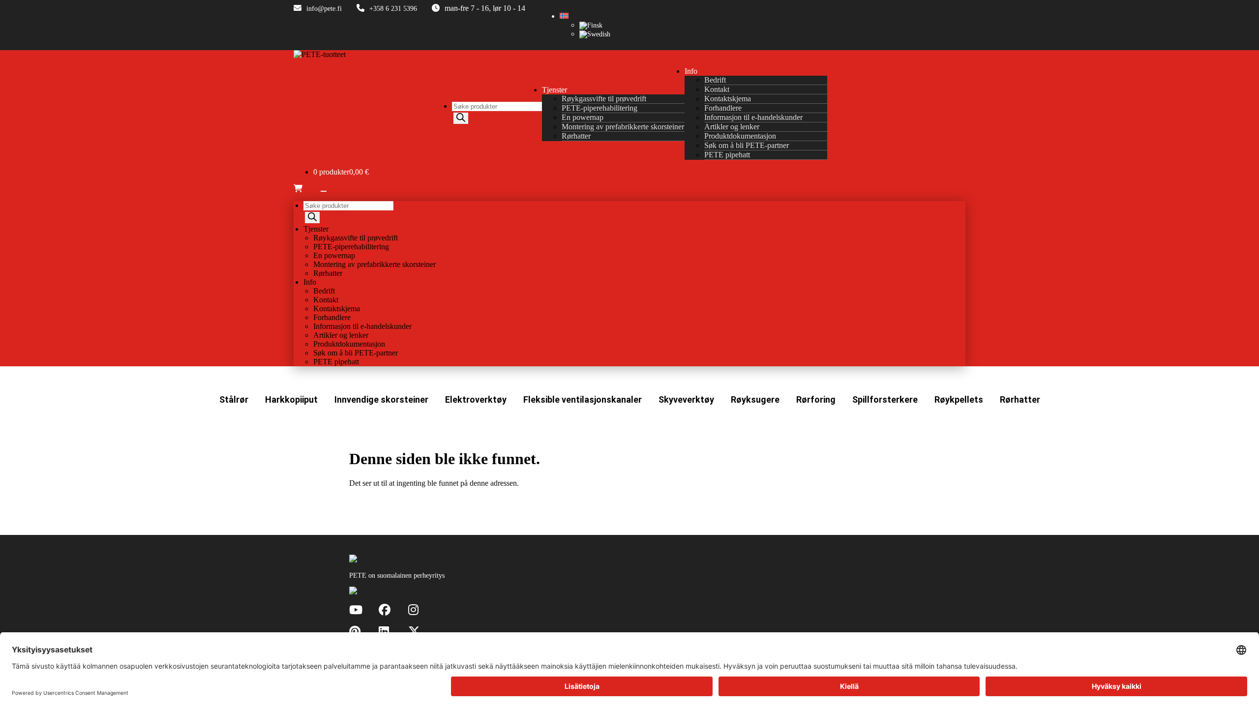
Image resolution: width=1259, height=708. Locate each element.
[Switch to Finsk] (590, 25)
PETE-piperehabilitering (599, 108)
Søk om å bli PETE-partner (746, 145)
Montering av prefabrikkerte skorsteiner (623, 126)
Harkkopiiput (291, 399)
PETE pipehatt (727, 154)
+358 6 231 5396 (393, 8)
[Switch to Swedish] (594, 34)
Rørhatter (576, 136)
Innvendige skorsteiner (381, 399)
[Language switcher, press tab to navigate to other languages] (564, 16)
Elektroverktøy (476, 399)
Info (691, 71)
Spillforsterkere (885, 399)
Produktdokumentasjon (740, 136)
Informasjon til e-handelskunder (753, 117)
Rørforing (816, 399)
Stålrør (233, 399)
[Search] (461, 118)
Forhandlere (723, 108)
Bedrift (715, 80)
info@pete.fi (324, 8)
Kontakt (716, 89)
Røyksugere (755, 399)
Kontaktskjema (727, 98)
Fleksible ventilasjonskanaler (582, 399)
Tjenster (554, 90)
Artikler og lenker (731, 126)
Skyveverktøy (686, 399)
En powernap (582, 117)
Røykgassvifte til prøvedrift (604, 98)
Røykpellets (958, 399)
